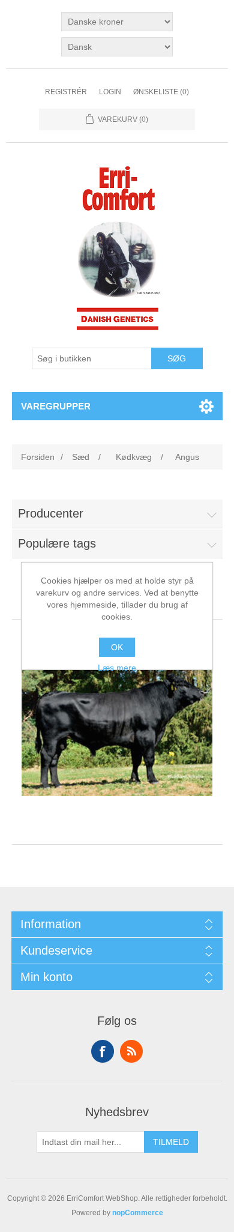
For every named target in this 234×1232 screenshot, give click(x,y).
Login (110, 92)
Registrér (66, 92)
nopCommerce (137, 1213)
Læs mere (117, 667)
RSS (131, 1051)
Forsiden (38, 457)
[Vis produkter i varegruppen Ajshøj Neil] (117, 727)
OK (117, 647)
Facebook (102, 1051)
